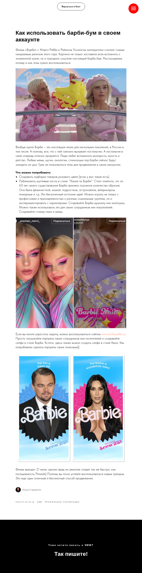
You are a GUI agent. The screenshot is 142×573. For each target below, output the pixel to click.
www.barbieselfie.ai (113, 334)
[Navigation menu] (133, 8)
